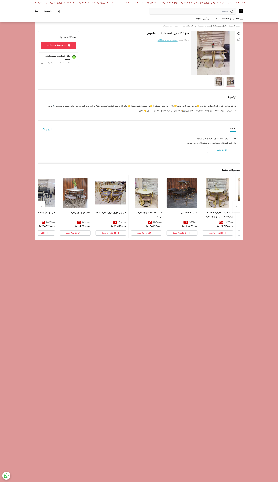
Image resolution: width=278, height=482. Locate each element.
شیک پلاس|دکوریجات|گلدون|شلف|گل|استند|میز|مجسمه (219, 26)
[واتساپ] (6, 476)
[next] (41, 206)
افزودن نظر (47, 129)
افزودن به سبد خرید (56, 45)
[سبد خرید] (36, 11)
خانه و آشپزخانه (188, 26)
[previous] (236, 206)
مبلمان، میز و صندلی (170, 26)
